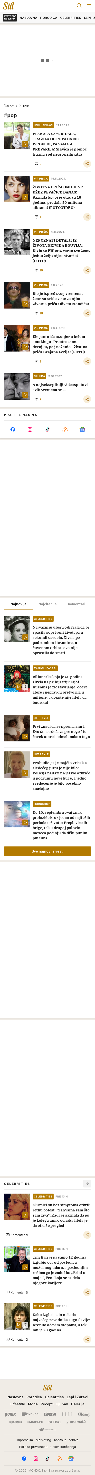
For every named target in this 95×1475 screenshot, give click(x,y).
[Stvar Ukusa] (47, 1430)
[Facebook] (12, 429)
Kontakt (60, 1440)
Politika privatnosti (33, 1447)
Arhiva (73, 1440)
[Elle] (67, 1414)
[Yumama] (76, 1422)
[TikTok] (47, 429)
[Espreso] (50, 1414)
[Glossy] (84, 1414)
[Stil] (7, 6)
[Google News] (82, 429)
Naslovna (10, 105)
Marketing (43, 1440)
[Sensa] (55, 1422)
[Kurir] (10, 1414)
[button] (38, 164)
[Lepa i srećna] (16, 1422)
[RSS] (65, 429)
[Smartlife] (35, 1422)
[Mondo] (30, 1414)
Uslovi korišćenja (63, 1447)
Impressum (25, 1440)
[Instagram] (30, 429)
